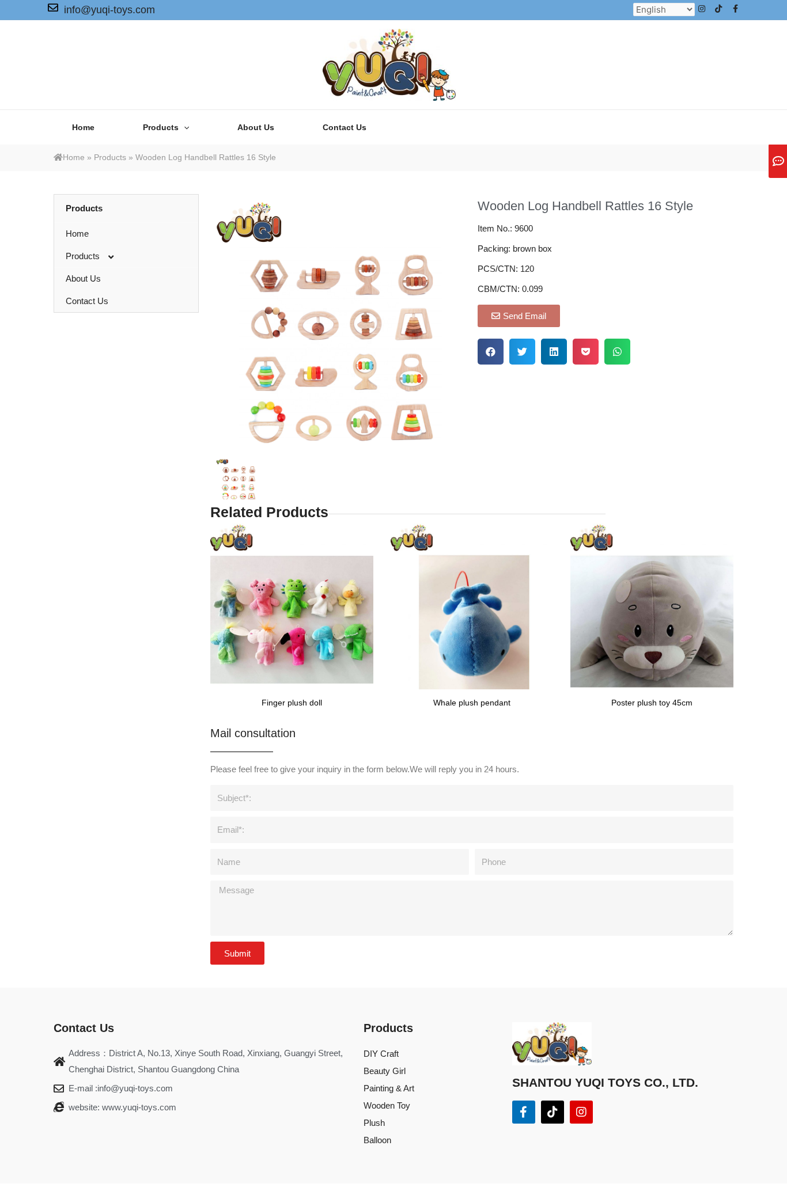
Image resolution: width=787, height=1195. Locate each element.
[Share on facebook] (491, 352)
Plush (374, 1123)
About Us (83, 278)
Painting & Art (389, 1088)
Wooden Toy (387, 1105)
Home (74, 157)
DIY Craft (381, 1054)
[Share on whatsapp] (617, 352)
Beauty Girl (385, 1071)
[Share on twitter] (522, 352)
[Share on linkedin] (554, 352)
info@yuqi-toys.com (109, 10)
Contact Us (87, 301)
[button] (519, 316)
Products (110, 157)
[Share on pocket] (586, 352)
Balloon (377, 1140)
